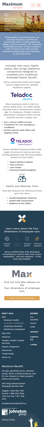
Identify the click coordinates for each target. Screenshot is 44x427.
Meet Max (7, 313)
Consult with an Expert (21, 298)
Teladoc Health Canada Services (13, 341)
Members (34, 313)
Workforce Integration (37, 245)
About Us (6, 357)
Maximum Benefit (12, 5)
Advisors (34, 332)
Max (4, 317)
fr (33, 5)
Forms (33, 323)
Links (32, 327)
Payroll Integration (10, 346)
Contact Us (34, 338)
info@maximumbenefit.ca (14, 403)
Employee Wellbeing (17, 245)
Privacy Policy (8, 420)
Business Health (7, 245)
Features (6, 337)
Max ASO (6, 333)
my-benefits (34, 318)
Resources (7, 350)
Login (33, 344)
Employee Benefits (27, 245)
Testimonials (8, 353)
